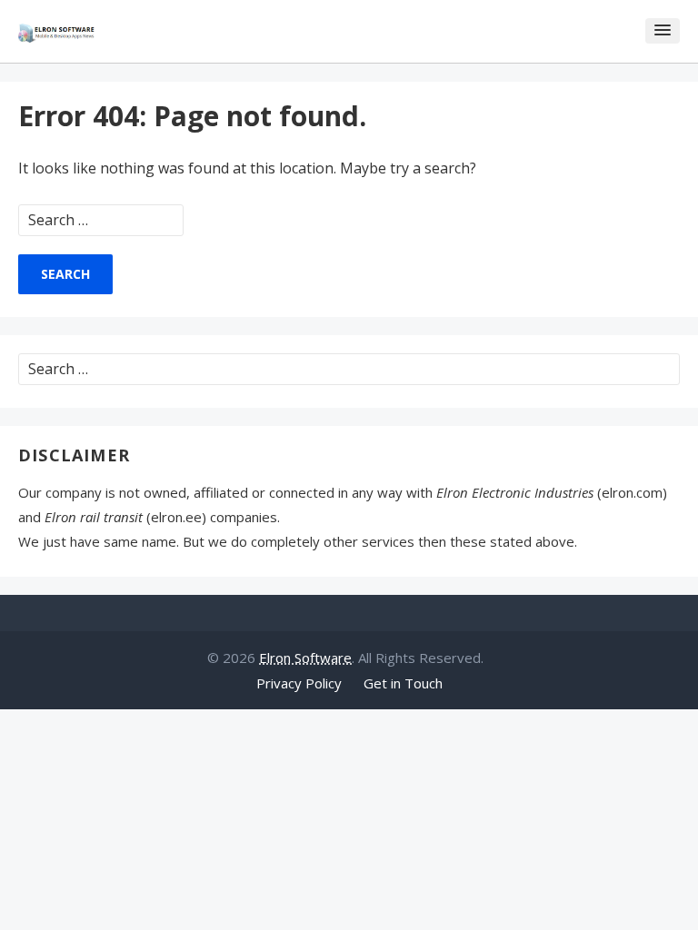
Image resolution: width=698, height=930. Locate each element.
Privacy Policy (299, 683)
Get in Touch (403, 683)
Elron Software (305, 657)
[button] (662, 31)
